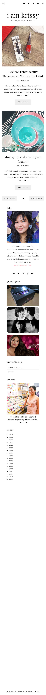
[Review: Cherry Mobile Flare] (23, 305)
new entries (9, 198)
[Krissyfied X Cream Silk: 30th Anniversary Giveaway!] (23, 355)
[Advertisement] (23, 508)
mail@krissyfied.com (22, 265)
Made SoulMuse (31, 691)
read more (23, 102)
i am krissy (23, 15)
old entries (36, 198)
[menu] (3, 3)
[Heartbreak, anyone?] (23, 333)
